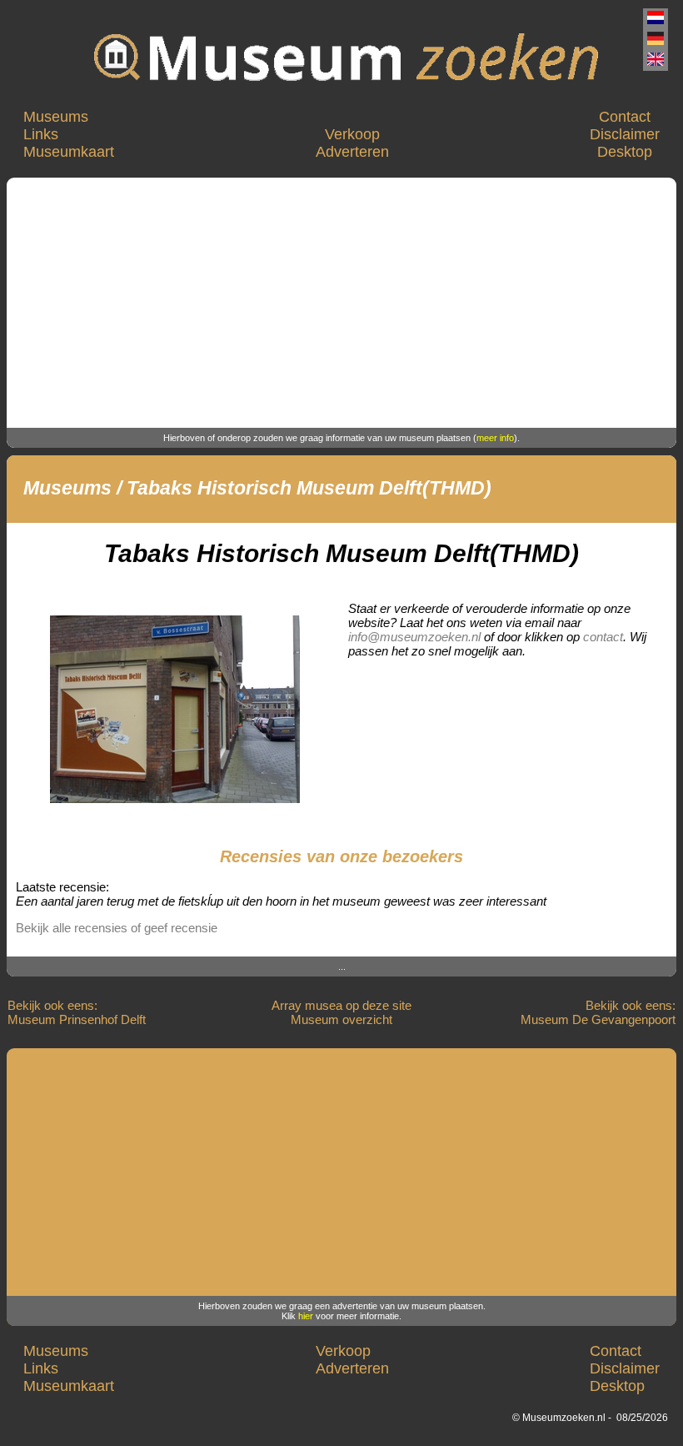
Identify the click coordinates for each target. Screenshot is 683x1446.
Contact (625, 116)
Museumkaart (68, 151)
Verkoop (352, 134)
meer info (495, 438)
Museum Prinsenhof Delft (76, 1019)
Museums (55, 116)
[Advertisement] (341, 302)
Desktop (624, 151)
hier (305, 1316)
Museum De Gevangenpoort (598, 1019)
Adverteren (352, 151)
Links (40, 134)
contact (603, 637)
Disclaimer (625, 134)
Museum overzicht (341, 1019)
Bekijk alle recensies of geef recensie (116, 928)
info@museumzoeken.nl (414, 637)
